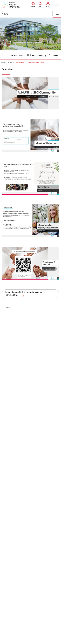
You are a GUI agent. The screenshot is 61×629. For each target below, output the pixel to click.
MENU (56, 5)
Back (57, 15)
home (3, 63)
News (10, 63)
